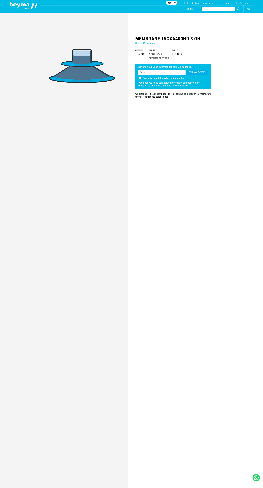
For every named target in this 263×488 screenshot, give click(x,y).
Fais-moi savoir (197, 72)
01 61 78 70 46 (191, 3)
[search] (238, 9)
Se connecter (246, 3)
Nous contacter (209, 3)
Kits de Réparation (145, 43)
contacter (164, 82)
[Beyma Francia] (23, 6)
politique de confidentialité (169, 78)
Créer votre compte (229, 3)
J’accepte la (163, 78)
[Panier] (248, 9)
